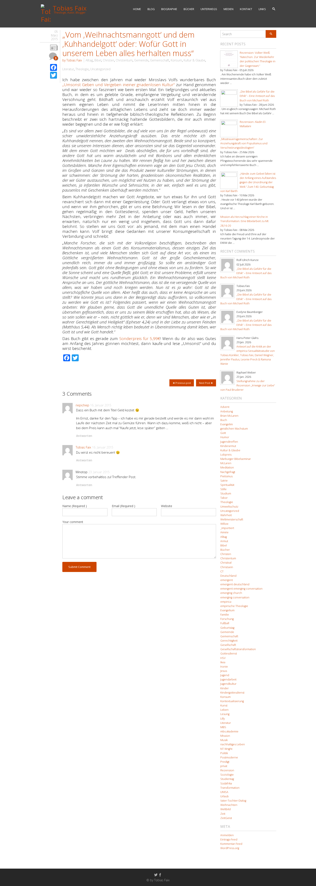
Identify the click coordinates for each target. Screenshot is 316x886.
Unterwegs (209, 9)
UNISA (224, 792)
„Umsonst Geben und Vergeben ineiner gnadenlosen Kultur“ (118, 84)
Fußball (224, 623)
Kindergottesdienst (232, 692)
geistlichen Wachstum (234, 428)
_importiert (227, 528)
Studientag (227, 779)
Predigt (224, 762)
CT (222, 571)
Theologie (82, 69)
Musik (224, 740)
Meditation (227, 467)
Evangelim (226, 424)
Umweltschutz (229, 506)
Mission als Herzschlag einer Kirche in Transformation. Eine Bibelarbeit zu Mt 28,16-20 (244, 221)
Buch (223, 420)
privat (223, 766)
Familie (224, 614)
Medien (228, 9)
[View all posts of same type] (54, 48)
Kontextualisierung (232, 701)
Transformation (229, 788)
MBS (223, 727)
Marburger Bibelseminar (235, 459)
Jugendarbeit (228, 679)
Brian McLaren (229, 416)
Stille (223, 489)
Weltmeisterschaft (231, 519)
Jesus (223, 671)
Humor (224, 437)
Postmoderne (229, 757)
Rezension (227, 770)
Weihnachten (228, 805)
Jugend (224, 675)
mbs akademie (229, 731)
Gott (223, 433)
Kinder (224, 688)
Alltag (89, 60)
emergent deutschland (234, 584)
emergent (226, 580)
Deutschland (228, 576)
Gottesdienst (228, 653)
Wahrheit (226, 515)
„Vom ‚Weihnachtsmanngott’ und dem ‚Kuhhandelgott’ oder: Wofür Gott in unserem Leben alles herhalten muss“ (128, 43)
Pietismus (226, 476)
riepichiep (82, 405)
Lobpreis (226, 454)
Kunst (223, 705)
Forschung (227, 619)
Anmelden (227, 835)
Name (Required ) (74, 506)
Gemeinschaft (159, 60)
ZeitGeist (226, 818)
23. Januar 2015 (99, 472)
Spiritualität (227, 485)
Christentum (124, 60)
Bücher (189, 9)
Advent (224, 407)
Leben (224, 710)
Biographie (169, 9)
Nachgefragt (227, 472)
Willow (224, 524)
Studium (225, 493)
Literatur (68, 69)
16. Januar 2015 (100, 405)
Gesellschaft (228, 645)
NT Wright (226, 749)
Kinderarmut (228, 446)
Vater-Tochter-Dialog (233, 800)
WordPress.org (229, 848)
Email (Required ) (123, 506)
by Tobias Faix (72, 60)
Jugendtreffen (229, 442)
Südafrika (226, 783)
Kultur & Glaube (194, 60)
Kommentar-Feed (231, 844)
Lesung (224, 714)
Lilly (222, 718)
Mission (225, 736)
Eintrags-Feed (228, 839)
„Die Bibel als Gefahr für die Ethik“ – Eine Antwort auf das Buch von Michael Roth (257, 96)
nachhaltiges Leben (232, 744)
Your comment (72, 522)
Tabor (224, 498)
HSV (222, 658)
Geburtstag (227, 628)
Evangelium (227, 610)
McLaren (225, 463)
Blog (151, 9)
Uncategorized (100, 69)
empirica (225, 602)
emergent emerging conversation (241, 588)
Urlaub (224, 796)
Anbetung (226, 411)
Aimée (224, 532)
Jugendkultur (228, 684)
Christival (226, 562)
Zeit (222, 814)
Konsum (176, 60)
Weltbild (225, 809)
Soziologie (227, 774)
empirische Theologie (234, 606)
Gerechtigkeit (229, 640)
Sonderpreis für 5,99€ (139, 338)
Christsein (226, 567)
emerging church (231, 593)
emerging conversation (234, 597)
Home (137, 9)
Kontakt (246, 9)
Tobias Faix (83, 447)
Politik (224, 753)
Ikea (222, 662)
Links (262, 9)
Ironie (224, 666)
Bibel (97, 60)
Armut (224, 541)
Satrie (224, 480)
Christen (108, 60)
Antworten (84, 436)
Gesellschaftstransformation (238, 649)
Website (166, 506)
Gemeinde (141, 60)
